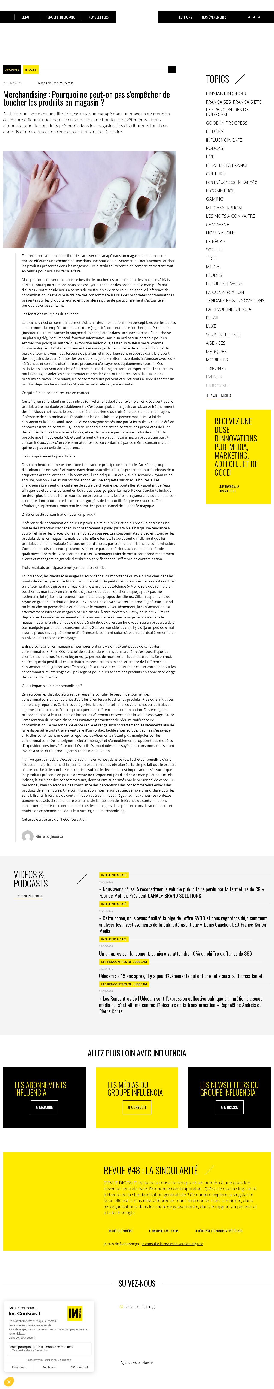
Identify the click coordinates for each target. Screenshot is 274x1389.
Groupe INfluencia (61, 17)
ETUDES (30, 69)
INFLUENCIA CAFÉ (114, 875)
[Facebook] (5, 142)
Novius (147, 1362)
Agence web (130, 1362)
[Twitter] (14, 142)
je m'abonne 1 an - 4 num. (164, 1230)
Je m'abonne (44, 1107)
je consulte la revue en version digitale (172, 1243)
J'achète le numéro (120, 1230)
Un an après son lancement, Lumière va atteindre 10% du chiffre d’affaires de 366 (175, 953)
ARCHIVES (12, 69)
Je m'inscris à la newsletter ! (229, 488)
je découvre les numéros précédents (218, 1230)
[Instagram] (141, 1298)
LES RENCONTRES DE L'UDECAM (124, 962)
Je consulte (137, 1107)
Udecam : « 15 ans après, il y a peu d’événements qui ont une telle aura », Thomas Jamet (180, 976)
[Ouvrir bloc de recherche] (5, 17)
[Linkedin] (22, 142)
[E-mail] (31, 142)
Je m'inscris (229, 1107)
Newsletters (99, 17)
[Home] (137, 22)
